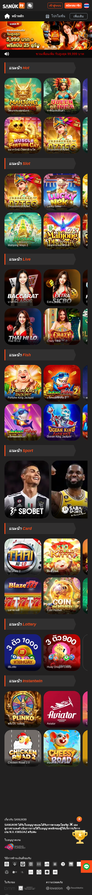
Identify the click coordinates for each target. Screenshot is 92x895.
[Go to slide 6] (59, 47)
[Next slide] (87, 35)
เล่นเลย (23, 96)
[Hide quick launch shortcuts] (71, 824)
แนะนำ (19, 68)
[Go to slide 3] (43, 47)
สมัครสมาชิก (73, 5)
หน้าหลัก (18, 16)
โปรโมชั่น (58, 16)
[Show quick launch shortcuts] (79, 819)
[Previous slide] (4, 35)
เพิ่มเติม (78, 16)
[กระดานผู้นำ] (79, 836)
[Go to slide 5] (54, 47)
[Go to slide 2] (38, 47)
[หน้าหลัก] (14, 5)
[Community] (30, 5)
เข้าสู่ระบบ (55, 5)
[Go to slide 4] (49, 47)
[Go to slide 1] (32, 47)
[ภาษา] (86, 5)
